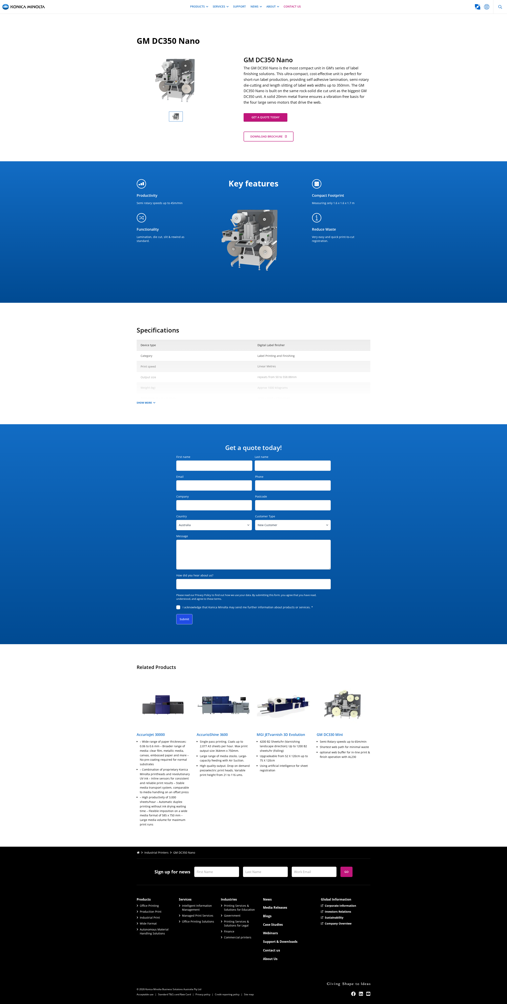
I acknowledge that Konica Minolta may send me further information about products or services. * (248, 607)
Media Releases (275, 907)
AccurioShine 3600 (212, 734)
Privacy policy (202, 994)
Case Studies (273, 924)
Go (346, 872)
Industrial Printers (156, 852)
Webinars (270, 933)
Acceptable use (145, 994)
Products (197, 6)
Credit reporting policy (227, 994)
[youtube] (368, 994)
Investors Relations (338, 911)
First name (183, 457)
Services (219, 6)
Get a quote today (265, 117)
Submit (184, 619)
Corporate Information (340, 906)
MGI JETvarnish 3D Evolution (281, 734)
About (271, 6)
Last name (261, 457)
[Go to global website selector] (486, 7)
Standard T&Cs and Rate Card (174, 994)
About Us (270, 959)
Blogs (267, 916)
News (254, 6)
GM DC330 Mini (330, 734)
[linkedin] (361, 994)
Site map (249, 994)
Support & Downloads (280, 941)
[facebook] (353, 994)
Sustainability (334, 917)
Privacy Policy (203, 595)
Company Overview (338, 923)
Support (239, 6)
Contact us (292, 6)
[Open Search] (500, 7)
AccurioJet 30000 (151, 734)
